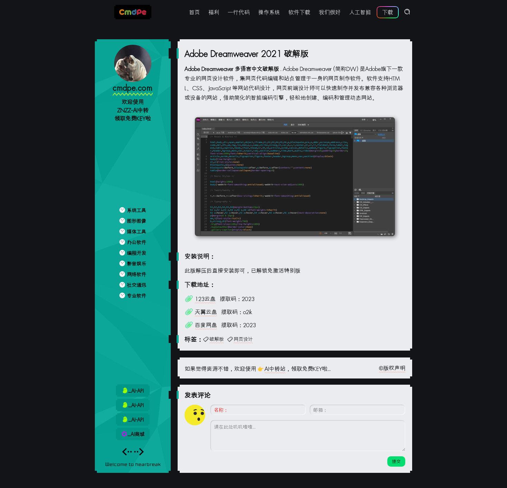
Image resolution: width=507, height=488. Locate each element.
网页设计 (243, 339)
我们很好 (330, 12)
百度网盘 (206, 325)
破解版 (216, 339)
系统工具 (136, 210)
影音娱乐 (136, 263)
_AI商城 (136, 434)
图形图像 (136, 221)
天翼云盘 (206, 311)
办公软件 (136, 242)
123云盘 (205, 298)
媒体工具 (136, 231)
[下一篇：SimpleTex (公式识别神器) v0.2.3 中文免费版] (139, 453)
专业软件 (136, 295)
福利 (213, 12)
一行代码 (239, 12)
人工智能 (360, 12)
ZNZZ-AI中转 (133, 110)
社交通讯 (136, 285)
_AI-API (136, 390)
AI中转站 (275, 368)
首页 (194, 12)
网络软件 (136, 274)
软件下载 (299, 12)
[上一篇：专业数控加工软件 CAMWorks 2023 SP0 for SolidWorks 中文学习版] (127, 453)
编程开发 (136, 253)
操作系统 (269, 12)
